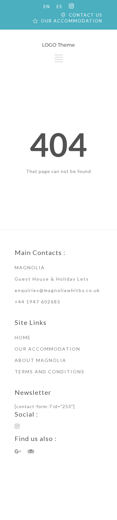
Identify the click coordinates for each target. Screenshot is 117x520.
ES (59, 6)
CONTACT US (85, 15)
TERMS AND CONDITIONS (49, 371)
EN (47, 6)
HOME (23, 337)
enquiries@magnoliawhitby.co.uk (57, 290)
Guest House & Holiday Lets (52, 279)
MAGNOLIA (30, 267)
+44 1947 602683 (37, 301)
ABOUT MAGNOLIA (40, 360)
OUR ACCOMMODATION (71, 20)
